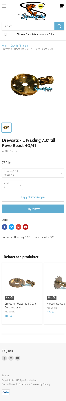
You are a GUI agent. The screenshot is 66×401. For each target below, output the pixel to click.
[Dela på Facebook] (4, 227)
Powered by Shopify (40, 384)
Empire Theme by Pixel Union (16, 384)
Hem (4, 45)
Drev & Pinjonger (20, 45)
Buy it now (33, 209)
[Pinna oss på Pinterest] (25, 227)
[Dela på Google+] (18, 227)
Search (5, 375)
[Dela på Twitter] (11, 227)
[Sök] (59, 26)
